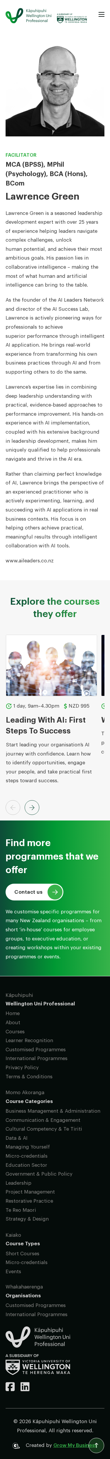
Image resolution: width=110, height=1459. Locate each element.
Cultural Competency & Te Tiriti (44, 1129)
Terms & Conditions (29, 1076)
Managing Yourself (28, 1146)
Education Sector (26, 1165)
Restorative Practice (29, 1201)
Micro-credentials (27, 1156)
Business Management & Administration (53, 1111)
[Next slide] (32, 807)
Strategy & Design (27, 1218)
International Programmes (36, 1058)
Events (13, 1271)
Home (13, 1013)
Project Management (30, 1191)
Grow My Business (75, 1445)
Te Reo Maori (21, 1210)
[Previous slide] (13, 807)
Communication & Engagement (43, 1120)
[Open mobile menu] (101, 14)
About (13, 1022)
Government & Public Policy (39, 1173)
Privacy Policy (22, 1067)
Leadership (18, 1183)
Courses (15, 1031)
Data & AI (17, 1138)
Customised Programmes (36, 1049)
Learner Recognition (29, 1040)
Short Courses (22, 1253)
